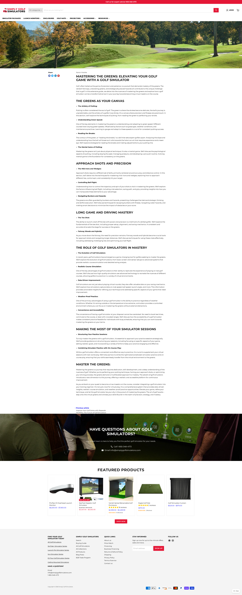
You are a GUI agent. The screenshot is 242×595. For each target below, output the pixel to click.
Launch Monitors (31, 18)
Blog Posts (80, 555)
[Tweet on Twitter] (52, 76)
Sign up (158, 548)
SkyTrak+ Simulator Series (57, 546)
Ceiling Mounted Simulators (58, 562)
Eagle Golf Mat (144, 503)
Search (78, 540)
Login (231, 10)
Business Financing (111, 549)
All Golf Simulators (54, 542)
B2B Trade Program (83, 558)
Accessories (89, 18)
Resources (103, 18)
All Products (80, 552)
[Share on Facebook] (49, 76)
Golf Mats (61, 18)
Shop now (121, 521)
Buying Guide (81, 543)
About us (107, 540)
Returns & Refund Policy (113, 552)
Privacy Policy (109, 558)
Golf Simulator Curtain (177, 503)
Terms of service (110, 560)
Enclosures (48, 18)
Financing (108, 546)
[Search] (216, 10)
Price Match (108, 543)
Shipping (107, 555)
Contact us (108, 563)
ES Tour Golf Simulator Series (58, 558)
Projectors (75, 18)
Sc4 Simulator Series (55, 554)
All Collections (81, 549)
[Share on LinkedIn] (55, 76)
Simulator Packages (11, 18)
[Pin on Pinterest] (58, 76)
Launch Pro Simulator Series (58, 550)
